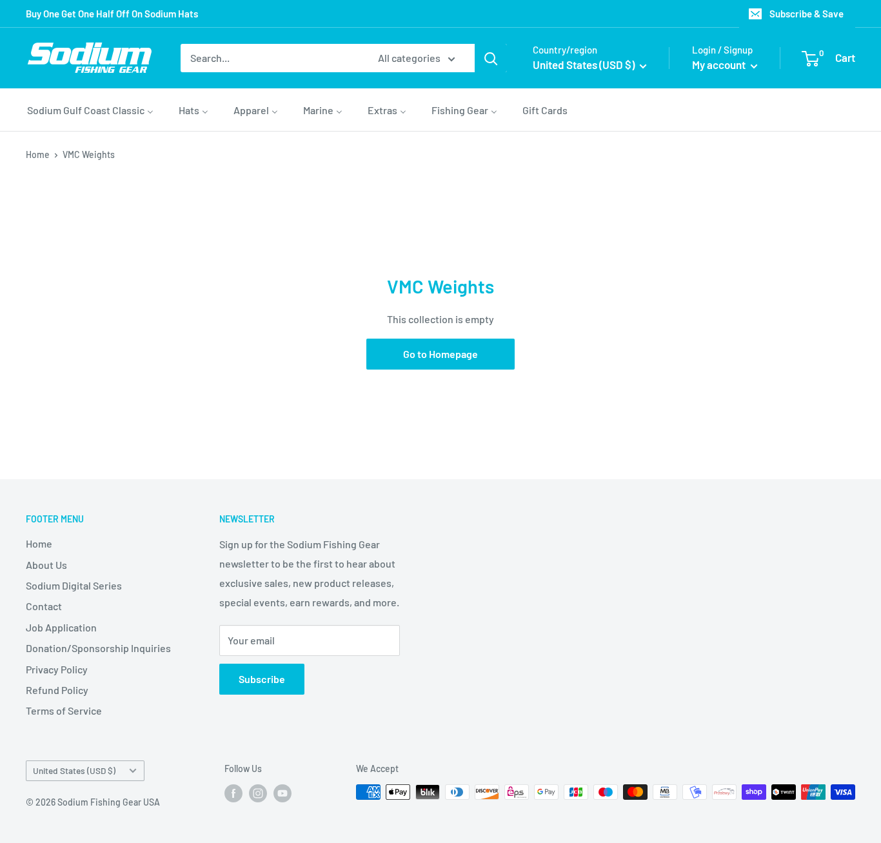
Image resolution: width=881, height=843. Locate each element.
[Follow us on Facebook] (233, 793)
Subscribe (262, 679)
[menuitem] (90, 109)
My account (719, 64)
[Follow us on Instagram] (258, 793)
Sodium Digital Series (74, 585)
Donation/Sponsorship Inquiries (98, 648)
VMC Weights (89, 154)
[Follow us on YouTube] (282, 793)
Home (38, 154)
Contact (44, 606)
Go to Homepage (440, 354)
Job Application (61, 627)
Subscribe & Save (806, 13)
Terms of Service (64, 710)
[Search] (491, 58)
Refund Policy (57, 690)
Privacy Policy (57, 669)
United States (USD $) (74, 770)
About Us (46, 565)
